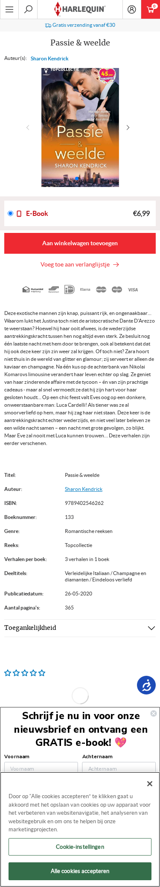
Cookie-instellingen (80, 847)
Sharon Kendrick (50, 58)
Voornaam (16, 756)
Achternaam (97, 756)
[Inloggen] (131, 9)
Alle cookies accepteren (80, 871)
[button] (130, 127)
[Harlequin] (80, 9)
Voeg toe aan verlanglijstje (76, 264)
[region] (80, 829)
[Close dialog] (153, 713)
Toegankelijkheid (30, 628)
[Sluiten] (149, 783)
